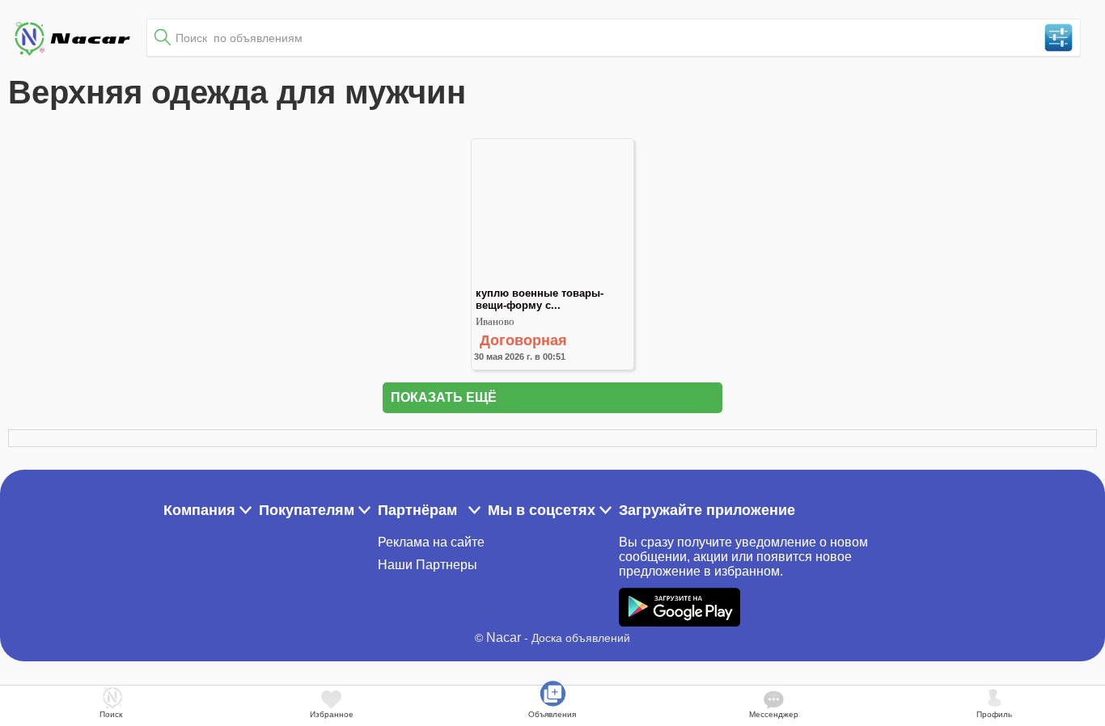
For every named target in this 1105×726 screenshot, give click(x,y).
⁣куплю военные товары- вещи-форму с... (541, 299)
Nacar (503, 637)
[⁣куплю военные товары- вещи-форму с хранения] (552, 280)
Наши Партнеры (427, 565)
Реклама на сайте (431, 542)
